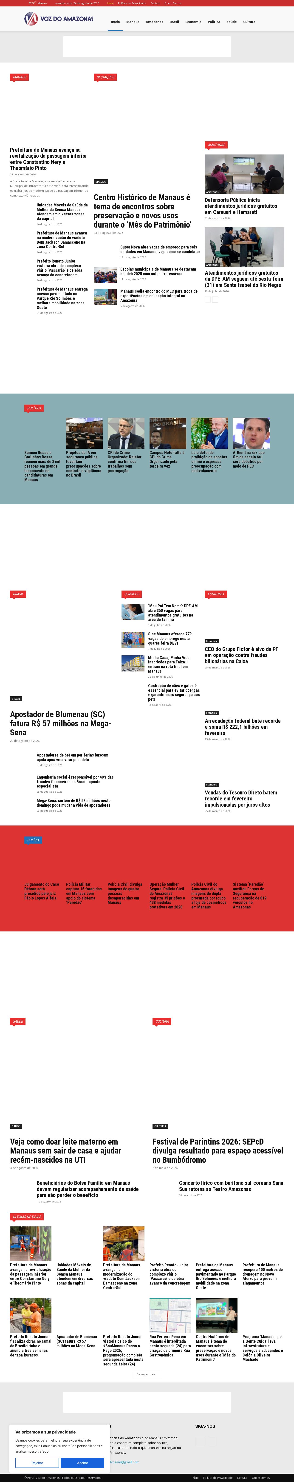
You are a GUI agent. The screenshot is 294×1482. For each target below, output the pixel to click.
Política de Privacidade (132, 3)
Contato (155, 3)
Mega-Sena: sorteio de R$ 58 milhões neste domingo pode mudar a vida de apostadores (73, 803)
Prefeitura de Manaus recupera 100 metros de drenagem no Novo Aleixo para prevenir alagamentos (263, 1273)
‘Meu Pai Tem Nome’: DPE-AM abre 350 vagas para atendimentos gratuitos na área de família (173, 612)
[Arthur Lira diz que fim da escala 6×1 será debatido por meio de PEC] (251, 433)
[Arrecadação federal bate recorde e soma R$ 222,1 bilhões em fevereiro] (244, 695)
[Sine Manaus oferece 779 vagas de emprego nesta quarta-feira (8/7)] (133, 640)
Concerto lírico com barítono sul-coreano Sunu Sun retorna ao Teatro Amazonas (231, 1186)
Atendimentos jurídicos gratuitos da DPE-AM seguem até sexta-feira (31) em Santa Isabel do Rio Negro (244, 279)
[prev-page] (208, 300)
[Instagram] (266, 3)
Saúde (232, 22)
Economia (193, 22)
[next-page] (215, 300)
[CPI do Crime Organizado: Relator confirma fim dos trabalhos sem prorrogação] (126, 433)
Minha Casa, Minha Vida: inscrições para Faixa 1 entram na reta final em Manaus (169, 664)
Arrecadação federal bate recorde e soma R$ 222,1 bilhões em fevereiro (243, 727)
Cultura (249, 22)
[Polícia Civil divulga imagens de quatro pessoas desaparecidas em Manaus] (126, 865)
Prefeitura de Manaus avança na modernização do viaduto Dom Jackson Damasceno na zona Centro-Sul (62, 240)
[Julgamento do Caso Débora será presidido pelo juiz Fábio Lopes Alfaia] (42, 865)
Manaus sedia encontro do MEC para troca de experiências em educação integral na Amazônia (159, 296)
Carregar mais (145, 1374)
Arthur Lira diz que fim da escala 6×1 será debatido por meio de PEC (249, 459)
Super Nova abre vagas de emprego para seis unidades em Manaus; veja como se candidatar (160, 249)
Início (110, 3)
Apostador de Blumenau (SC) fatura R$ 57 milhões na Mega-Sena (60, 723)
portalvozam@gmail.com (120, 1462)
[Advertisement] (147, 46)
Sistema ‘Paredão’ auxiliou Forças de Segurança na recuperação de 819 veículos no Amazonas (249, 895)
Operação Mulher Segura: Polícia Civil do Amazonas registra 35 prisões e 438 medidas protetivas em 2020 (167, 895)
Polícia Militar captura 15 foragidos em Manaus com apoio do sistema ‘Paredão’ (84, 893)
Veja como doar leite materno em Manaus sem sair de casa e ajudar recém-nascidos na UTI (65, 1151)
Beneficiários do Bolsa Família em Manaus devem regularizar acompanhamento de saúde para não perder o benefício (88, 1189)
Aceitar (82, 1463)
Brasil (174, 22)
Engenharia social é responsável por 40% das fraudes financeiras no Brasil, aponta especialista (75, 782)
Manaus (132, 22)
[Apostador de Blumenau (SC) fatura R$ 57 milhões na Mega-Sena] (63, 655)
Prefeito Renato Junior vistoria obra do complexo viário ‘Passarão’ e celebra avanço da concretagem (59, 268)
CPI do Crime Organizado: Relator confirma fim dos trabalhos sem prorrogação (124, 461)
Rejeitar (37, 1463)
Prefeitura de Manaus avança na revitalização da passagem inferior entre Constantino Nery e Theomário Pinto (48, 159)
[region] (59, 1449)
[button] (264, 22)
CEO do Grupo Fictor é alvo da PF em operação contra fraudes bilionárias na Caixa (241, 655)
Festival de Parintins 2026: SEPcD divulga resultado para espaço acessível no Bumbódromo (218, 1151)
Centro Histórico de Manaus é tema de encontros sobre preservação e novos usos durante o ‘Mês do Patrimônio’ (142, 211)
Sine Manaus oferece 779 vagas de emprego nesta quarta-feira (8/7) (170, 638)
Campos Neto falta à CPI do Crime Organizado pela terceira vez (167, 459)
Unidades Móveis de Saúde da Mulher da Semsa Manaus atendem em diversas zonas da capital (62, 212)
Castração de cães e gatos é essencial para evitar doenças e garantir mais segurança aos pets (174, 692)
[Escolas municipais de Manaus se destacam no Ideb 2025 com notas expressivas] (105, 275)
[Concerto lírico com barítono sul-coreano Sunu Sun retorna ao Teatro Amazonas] (164, 1188)
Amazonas (154, 22)
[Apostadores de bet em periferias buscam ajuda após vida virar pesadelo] (21, 761)
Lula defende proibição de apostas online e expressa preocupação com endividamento (209, 461)
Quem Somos (172, 3)
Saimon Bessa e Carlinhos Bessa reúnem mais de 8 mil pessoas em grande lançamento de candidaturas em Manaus (42, 466)
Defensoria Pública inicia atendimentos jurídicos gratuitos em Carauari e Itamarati (241, 206)
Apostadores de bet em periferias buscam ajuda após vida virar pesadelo (72, 757)
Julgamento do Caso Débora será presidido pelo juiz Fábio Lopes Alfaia (41, 891)
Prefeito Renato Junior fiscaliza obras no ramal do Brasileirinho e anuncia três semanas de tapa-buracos (30, 1345)
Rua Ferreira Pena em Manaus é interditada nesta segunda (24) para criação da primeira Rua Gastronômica (170, 1345)
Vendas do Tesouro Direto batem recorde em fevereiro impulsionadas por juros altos (241, 798)
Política (214, 22)
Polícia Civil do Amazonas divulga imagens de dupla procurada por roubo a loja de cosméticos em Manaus (208, 895)
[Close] (105, 1428)
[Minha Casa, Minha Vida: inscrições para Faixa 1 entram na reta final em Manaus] (133, 663)
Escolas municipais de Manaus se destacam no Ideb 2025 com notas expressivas (158, 271)
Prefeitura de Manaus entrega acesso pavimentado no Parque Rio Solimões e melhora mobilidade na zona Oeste (62, 298)
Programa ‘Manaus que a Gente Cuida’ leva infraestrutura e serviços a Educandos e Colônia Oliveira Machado (263, 1348)
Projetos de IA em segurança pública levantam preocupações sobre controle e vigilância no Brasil (83, 464)
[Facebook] (258, 3)
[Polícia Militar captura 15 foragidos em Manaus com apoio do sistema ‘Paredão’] (84, 865)
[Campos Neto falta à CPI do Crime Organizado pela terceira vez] (168, 433)
